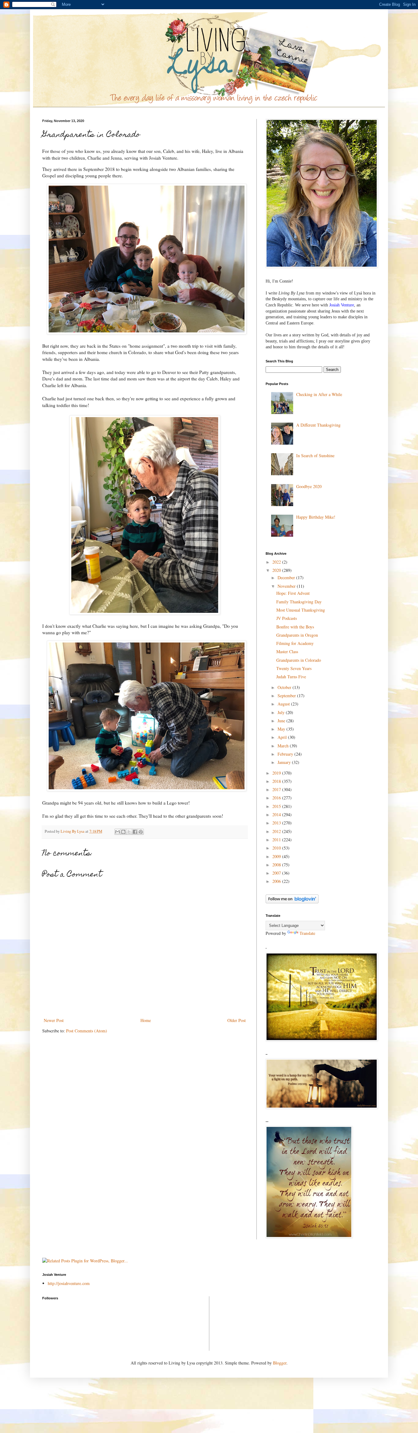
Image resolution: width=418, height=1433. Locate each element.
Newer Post (54, 1020)
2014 (277, 814)
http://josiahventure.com (69, 1283)
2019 (277, 773)
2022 (277, 562)
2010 (277, 848)
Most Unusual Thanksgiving (300, 610)
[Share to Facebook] (135, 832)
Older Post (236, 1020)
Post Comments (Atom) (86, 1031)
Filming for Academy (295, 643)
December (287, 577)
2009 (277, 856)
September (287, 695)
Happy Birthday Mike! (315, 517)
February (286, 754)
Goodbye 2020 (309, 486)
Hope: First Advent (293, 593)
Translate (307, 933)
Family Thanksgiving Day (299, 602)
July (282, 712)
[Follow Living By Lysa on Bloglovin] (292, 902)
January (285, 762)
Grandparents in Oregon (297, 635)
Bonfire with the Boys (295, 627)
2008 (277, 865)
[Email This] (117, 832)
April (283, 737)
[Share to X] (129, 832)
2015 (277, 806)
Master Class (287, 651)
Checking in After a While (319, 394)
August (284, 704)
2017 (277, 789)
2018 (277, 781)
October (285, 687)
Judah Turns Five (291, 676)
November (287, 586)
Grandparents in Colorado (298, 660)
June (282, 721)
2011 (277, 839)
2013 (277, 823)
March (284, 746)
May (282, 729)
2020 (277, 570)
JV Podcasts (286, 618)
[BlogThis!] (123, 832)
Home (145, 1020)
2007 (277, 873)
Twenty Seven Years (294, 668)
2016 (277, 798)
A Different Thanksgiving (318, 425)
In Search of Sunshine (315, 455)
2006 (277, 881)
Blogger (279, 1363)
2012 (277, 831)
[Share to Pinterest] (141, 832)
